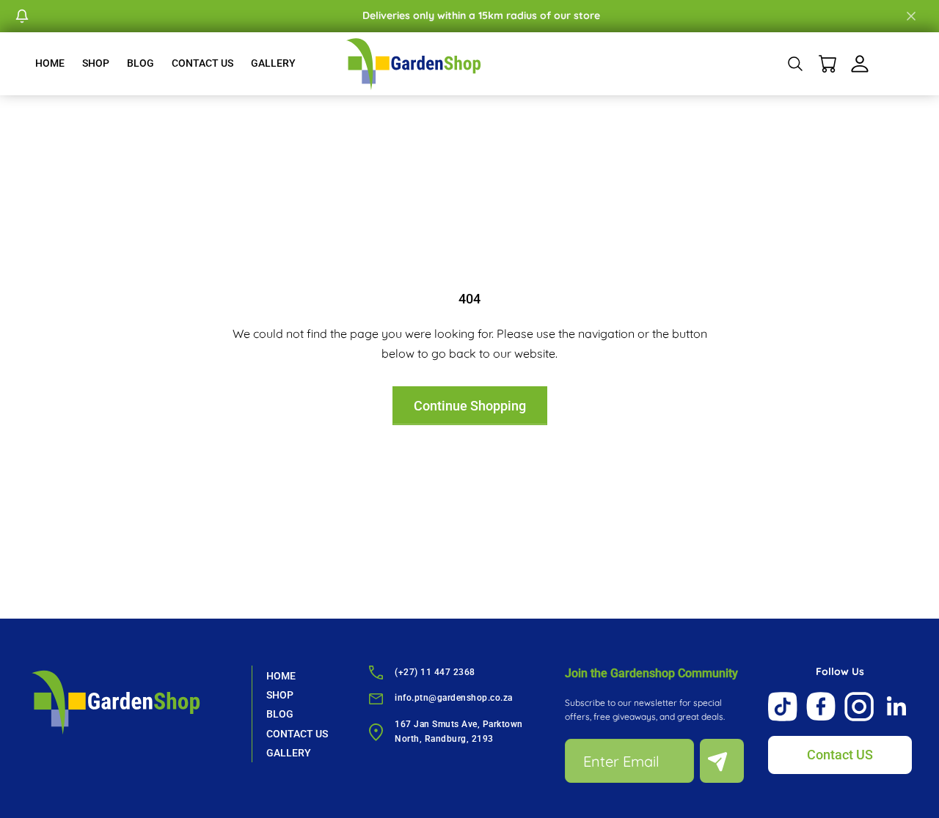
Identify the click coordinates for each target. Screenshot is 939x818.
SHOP (95, 63)
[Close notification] (911, 16)
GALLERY (273, 63)
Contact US (840, 754)
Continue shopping (470, 405)
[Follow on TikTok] (782, 706)
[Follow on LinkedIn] (897, 706)
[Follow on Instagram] (859, 706)
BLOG (140, 63)
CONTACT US (202, 63)
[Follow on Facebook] (821, 706)
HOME (50, 63)
